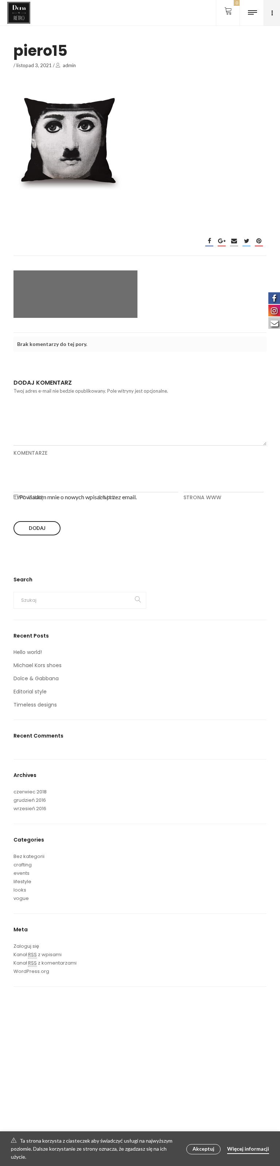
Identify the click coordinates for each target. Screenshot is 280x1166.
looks (19, 889)
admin (69, 65)
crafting (22, 864)
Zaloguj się (26, 946)
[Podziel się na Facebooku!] (209, 240)
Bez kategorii (28, 856)
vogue (21, 898)
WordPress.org (31, 971)
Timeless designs (35, 704)
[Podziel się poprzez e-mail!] (234, 240)
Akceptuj (203, 1149)
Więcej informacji (248, 1149)
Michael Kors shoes (37, 665)
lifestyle (22, 881)
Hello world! (27, 652)
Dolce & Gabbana (36, 678)
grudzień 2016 (29, 800)
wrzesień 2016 (29, 808)
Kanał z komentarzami (45, 962)
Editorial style (30, 691)
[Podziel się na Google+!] (222, 240)
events (21, 873)
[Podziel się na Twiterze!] (246, 240)
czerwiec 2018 (30, 791)
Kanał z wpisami (37, 954)
